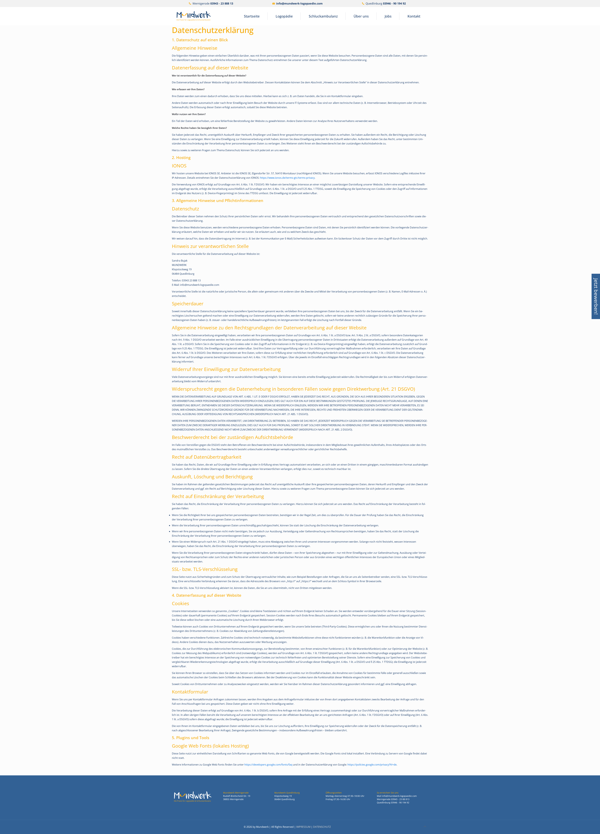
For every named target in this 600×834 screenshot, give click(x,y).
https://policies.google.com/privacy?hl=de (372, 764)
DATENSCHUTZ (322, 827)
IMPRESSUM (303, 827)
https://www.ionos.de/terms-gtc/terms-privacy (287, 177)
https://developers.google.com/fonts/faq (268, 764)
